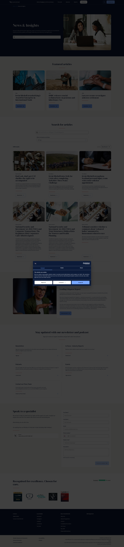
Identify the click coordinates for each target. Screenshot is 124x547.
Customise (61, 282)
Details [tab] (62, 267)
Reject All (43, 282)
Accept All (80, 282)
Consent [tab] (43, 268)
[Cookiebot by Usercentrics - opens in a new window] (84, 264)
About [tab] (81, 267)
